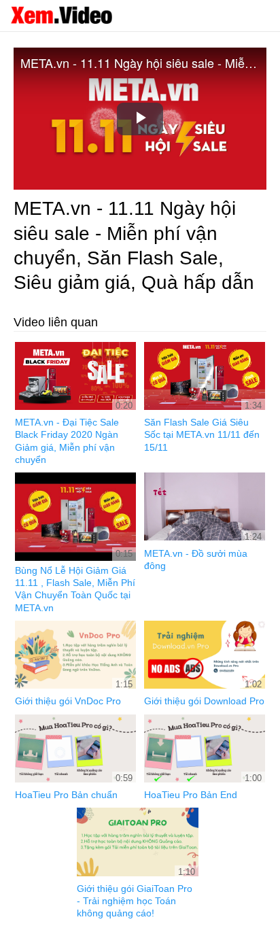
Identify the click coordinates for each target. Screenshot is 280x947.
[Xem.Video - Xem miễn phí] (61, 15)
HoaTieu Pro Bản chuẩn (66, 794)
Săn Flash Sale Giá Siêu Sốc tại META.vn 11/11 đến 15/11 (202, 434)
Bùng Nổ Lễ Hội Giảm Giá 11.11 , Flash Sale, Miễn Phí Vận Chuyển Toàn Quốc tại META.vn (75, 589)
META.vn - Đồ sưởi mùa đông (195, 559)
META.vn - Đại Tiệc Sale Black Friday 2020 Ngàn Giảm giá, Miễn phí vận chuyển (67, 441)
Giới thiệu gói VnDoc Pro (68, 700)
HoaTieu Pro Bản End (190, 794)
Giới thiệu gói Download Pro (204, 700)
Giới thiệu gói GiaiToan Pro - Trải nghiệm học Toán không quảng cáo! (134, 900)
